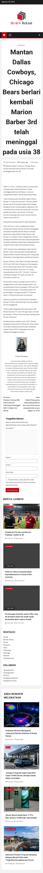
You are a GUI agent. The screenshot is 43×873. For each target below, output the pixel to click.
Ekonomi (6, 645)
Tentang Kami (8, 670)
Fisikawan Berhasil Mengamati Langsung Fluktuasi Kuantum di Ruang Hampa (21, 733)
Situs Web (9, 472)
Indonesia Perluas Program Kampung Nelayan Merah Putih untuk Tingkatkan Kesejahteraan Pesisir (21, 857)
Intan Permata (11, 162)
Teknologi (7, 650)
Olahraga (21, 45)
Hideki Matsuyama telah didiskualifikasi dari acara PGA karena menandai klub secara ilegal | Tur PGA (31, 404)
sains (5, 647)
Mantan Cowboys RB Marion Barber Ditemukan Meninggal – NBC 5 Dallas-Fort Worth (12, 404)
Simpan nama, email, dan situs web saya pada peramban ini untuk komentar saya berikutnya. (21, 482)
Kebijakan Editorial (10, 678)
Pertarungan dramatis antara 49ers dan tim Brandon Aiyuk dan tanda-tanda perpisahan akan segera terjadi (21, 616)
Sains (8, 705)
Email (8, 465)
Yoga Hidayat (19, 538)
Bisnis (8, 747)
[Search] (39, 35)
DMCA (6, 675)
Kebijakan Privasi (10, 681)
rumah (5, 637)
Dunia (5, 642)
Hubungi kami (8, 658)
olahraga (6, 653)
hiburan (6, 655)
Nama (8, 457)
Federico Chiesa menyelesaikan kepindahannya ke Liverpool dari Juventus (18, 574)
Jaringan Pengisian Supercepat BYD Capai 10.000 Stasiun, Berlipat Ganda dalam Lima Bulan (21, 775)
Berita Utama (8, 639)
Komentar (10, 428)
